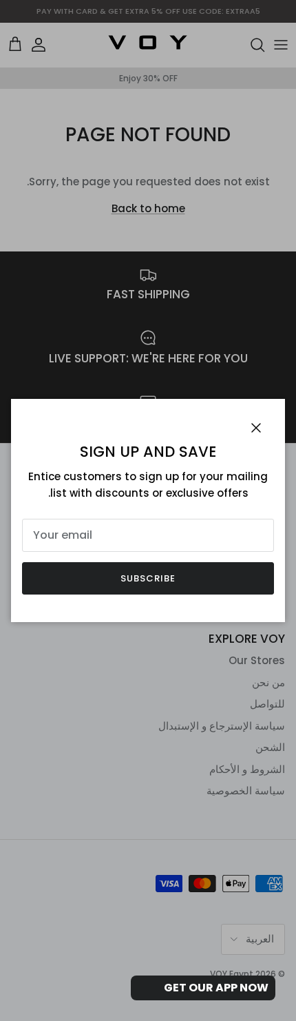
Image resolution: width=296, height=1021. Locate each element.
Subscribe (148, 578)
